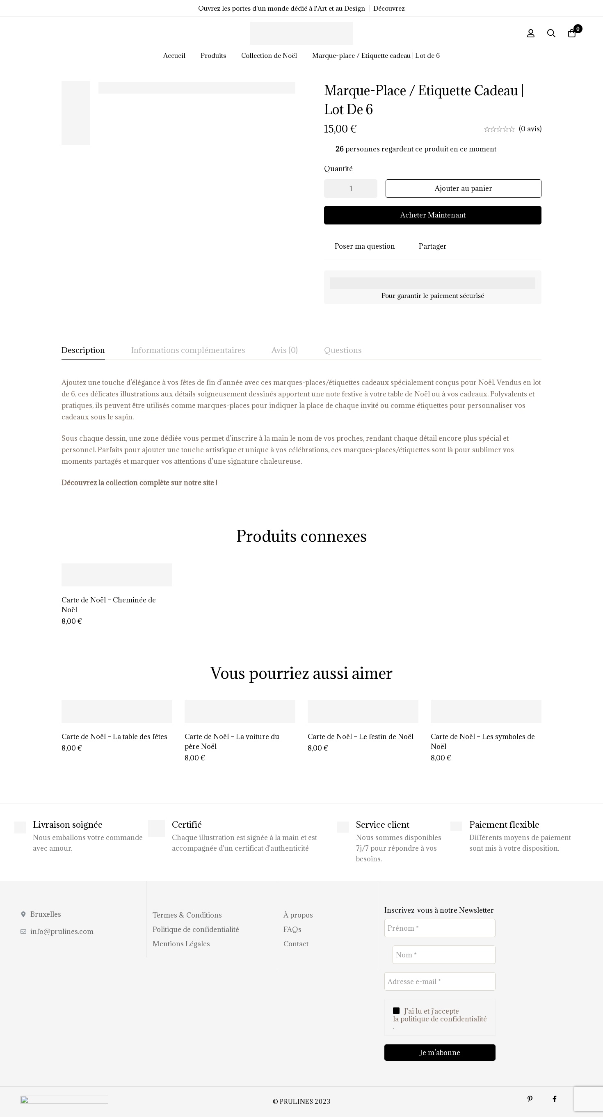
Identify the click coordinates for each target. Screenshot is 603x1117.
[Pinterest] (530, 1099)
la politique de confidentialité (440, 1019)
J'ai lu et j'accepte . (440, 1019)
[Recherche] (551, 33)
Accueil (174, 55)
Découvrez (389, 8)
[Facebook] (554, 1099)
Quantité (338, 168)
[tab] (83, 350)
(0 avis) (530, 128)
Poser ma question (365, 246)
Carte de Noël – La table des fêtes (114, 736)
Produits (213, 55)
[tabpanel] (301, 432)
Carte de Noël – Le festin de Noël (360, 736)
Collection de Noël (269, 55)
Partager (433, 246)
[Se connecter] (531, 33)
